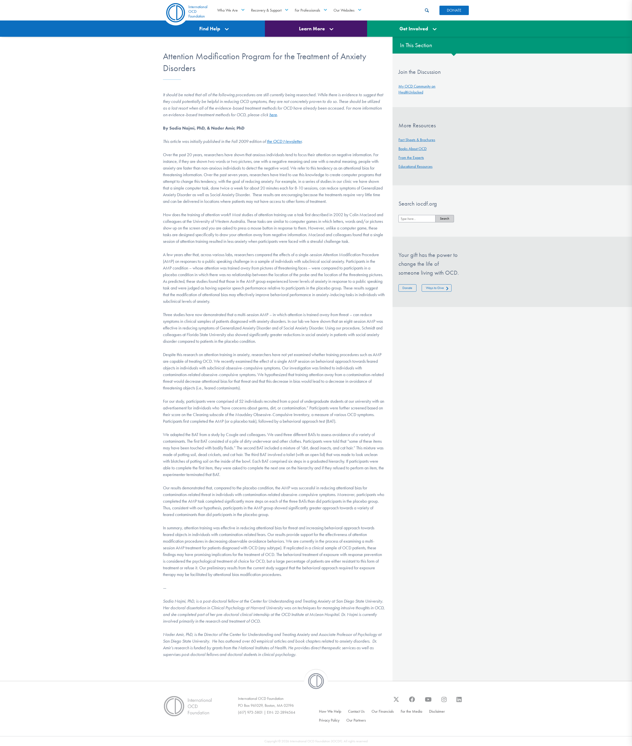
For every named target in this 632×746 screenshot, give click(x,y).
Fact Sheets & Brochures (416, 139)
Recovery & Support (266, 10)
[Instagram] (444, 701)
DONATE (454, 10)
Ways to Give (435, 288)
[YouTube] (428, 701)
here (273, 114)
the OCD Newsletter (284, 141)
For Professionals (307, 10)
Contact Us (356, 711)
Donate (407, 288)
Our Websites (344, 10)
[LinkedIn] (459, 701)
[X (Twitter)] (396, 701)
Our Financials (383, 711)
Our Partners (356, 720)
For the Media (411, 711)
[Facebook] (412, 701)
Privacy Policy (329, 720)
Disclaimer (437, 711)
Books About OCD (412, 148)
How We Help (330, 711)
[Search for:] (416, 218)
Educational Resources (415, 166)
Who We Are (227, 10)
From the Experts (411, 157)
